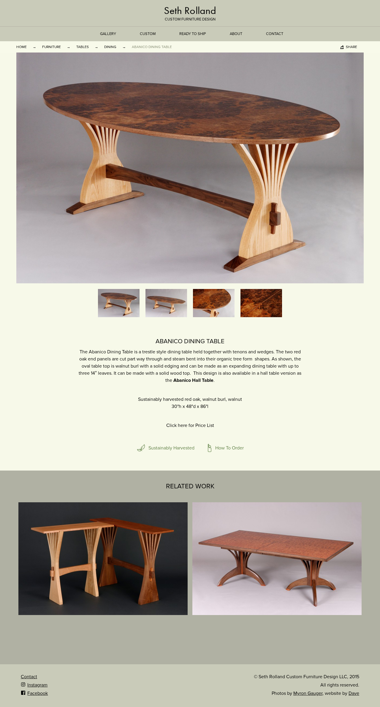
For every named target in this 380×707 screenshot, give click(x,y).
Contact (274, 33)
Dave (354, 693)
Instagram (37, 685)
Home (21, 47)
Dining (110, 47)
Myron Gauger (307, 693)
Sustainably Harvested (171, 448)
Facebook (37, 693)
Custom (148, 33)
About (236, 33)
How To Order (229, 448)
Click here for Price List (190, 425)
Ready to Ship (192, 33)
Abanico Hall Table (193, 380)
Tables (82, 47)
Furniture (51, 47)
